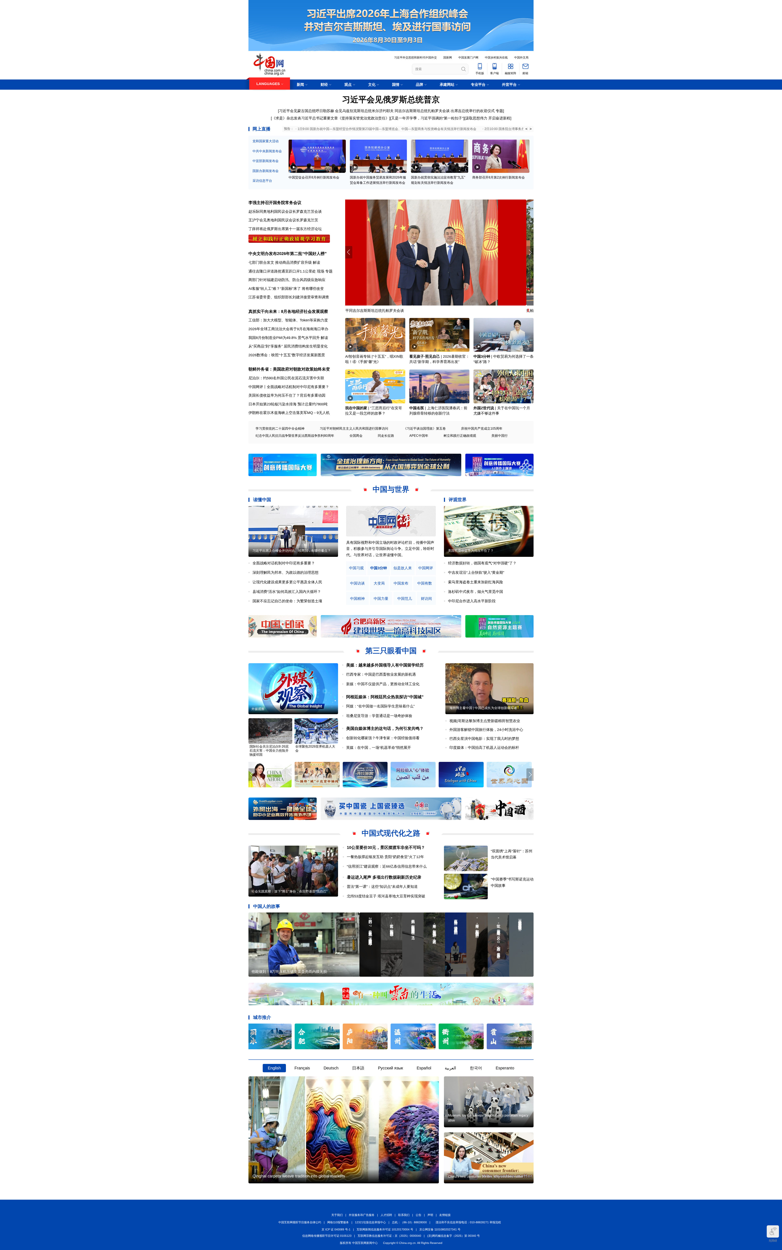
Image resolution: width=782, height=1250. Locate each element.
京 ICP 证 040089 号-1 (336, 1229)
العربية (450, 1068)
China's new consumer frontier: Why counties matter (485, 1176)
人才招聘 (386, 1215)
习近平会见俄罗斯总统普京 (391, 99)
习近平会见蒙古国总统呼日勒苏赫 (306, 111)
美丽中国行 (499, 435)
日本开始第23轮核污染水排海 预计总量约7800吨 (288, 404)
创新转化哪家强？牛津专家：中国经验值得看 (383, 738)
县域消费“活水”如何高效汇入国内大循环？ (287, 592)
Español (424, 1068)
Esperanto (505, 1068)
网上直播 (261, 128)
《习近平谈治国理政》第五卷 (424, 428)
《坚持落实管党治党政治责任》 (363, 118)
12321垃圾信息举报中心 (370, 1222)
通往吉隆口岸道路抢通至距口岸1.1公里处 (282, 271)
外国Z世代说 (483, 408)
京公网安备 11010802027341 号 (439, 1229)
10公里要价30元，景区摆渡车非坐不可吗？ (386, 847)
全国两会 (355, 435)
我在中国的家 (356, 408)
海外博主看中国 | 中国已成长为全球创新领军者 (483, 708)
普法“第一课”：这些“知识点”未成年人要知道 (382, 887)
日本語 (358, 1068)
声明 (430, 1215)
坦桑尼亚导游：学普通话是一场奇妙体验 (379, 716)
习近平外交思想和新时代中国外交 (415, 57)
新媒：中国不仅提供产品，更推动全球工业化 (383, 684)
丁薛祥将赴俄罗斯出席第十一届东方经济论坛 (285, 229)
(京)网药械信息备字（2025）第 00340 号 (453, 1235)
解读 (316, 262)
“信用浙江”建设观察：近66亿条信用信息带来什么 (387, 866)
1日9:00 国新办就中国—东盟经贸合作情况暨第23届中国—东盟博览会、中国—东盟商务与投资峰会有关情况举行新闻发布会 (387, 129)
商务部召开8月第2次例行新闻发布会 (498, 177)
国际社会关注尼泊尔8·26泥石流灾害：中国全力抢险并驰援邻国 (269, 750)
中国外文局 (521, 57)
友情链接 (445, 1215)
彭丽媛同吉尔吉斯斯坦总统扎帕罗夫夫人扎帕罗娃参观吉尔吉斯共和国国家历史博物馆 (414, 311)
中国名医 (416, 408)
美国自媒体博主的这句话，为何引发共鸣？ (385, 728)
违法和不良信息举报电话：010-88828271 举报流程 (468, 1222)
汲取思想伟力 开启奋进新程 (487, 118)
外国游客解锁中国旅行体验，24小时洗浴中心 (486, 730)
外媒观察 (258, 709)
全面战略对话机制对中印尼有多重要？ (284, 563)
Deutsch (331, 1068)
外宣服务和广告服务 (362, 1215)
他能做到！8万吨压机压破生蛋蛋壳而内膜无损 (289, 972)
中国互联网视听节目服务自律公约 (299, 1222)
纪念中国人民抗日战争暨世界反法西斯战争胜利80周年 (295, 435)
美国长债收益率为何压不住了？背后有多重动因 (286, 395)
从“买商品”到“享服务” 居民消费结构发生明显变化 (288, 346)
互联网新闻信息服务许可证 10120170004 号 (385, 1229)
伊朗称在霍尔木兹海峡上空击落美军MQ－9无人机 (289, 413)
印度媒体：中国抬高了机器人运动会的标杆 (484, 748)
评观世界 (458, 499)
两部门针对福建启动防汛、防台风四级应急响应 (286, 280)
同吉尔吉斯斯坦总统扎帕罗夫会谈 (422, 111)
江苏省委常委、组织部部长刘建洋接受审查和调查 (288, 297)
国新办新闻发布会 (266, 171)
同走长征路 (386, 435)
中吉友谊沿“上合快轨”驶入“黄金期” (476, 572)
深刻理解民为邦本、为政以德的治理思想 (286, 572)
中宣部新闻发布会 (266, 161)
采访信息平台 (262, 180)
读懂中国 (262, 499)
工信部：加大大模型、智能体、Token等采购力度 (288, 320)
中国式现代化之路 (391, 833)
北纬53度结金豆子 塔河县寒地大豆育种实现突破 (386, 896)
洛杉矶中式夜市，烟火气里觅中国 (475, 592)
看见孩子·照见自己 (424, 356)
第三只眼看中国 (391, 651)
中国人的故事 (266, 906)
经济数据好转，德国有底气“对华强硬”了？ (482, 563)
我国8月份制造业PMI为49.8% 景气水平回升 (284, 338)
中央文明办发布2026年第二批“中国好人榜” (287, 253)
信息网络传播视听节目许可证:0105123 (326, 1235)
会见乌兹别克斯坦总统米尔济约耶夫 (364, 111)
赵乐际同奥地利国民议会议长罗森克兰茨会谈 (285, 212)
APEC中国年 (418, 435)
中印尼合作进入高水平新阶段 (472, 601)
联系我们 (404, 1215)
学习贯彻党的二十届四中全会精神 (280, 428)
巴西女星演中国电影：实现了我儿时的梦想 (484, 739)
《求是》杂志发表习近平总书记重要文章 (305, 118)
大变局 (379, 583)
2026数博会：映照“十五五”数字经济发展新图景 (286, 355)
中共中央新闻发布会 (267, 151)
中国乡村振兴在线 (496, 57)
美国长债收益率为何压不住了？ (471, 550)
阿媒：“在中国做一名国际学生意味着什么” (380, 706)
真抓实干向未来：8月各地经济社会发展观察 (288, 311)
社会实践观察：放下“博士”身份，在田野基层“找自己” (289, 891)
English (274, 1068)
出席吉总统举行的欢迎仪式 (473, 111)
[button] (530, 252)
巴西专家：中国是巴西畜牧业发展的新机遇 (381, 674)
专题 (499, 111)
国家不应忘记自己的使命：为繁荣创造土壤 (287, 601)
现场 (320, 271)
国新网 (447, 57)
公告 (418, 1215)
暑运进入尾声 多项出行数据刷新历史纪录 (384, 877)
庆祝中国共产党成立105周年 (481, 428)
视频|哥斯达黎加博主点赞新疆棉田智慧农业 (484, 721)
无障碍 (773, 1240)
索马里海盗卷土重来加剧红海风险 (475, 582)
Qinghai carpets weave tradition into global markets (299, 1176)
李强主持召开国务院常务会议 (274, 202)
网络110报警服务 (338, 1222)
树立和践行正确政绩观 (460, 435)
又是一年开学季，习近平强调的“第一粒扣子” (427, 118)
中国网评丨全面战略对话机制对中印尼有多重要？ (288, 387)
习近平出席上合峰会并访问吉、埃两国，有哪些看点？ (292, 550)
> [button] (530, 129)
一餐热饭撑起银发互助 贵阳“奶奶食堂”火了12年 (385, 857)
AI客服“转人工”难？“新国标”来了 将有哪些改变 (286, 289)
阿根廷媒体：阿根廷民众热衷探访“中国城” (385, 697)
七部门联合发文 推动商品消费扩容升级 (280, 262)
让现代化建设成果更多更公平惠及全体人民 (287, 582)
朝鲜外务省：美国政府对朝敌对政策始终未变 (289, 369)
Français (302, 1068)
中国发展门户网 (468, 57)
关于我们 (337, 1215)
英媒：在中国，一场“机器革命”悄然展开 (378, 748)
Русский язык (390, 1068)
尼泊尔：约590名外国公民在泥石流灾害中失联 (286, 378)
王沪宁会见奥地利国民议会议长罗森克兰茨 (283, 220)
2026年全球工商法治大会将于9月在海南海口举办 (288, 329)
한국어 (476, 1068)
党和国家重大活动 (266, 141)
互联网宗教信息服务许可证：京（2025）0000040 (389, 1235)
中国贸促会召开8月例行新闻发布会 (314, 177)
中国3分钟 (481, 356)
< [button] (526, 129)
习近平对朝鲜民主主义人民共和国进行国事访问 (354, 428)
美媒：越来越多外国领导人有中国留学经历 (385, 665)
